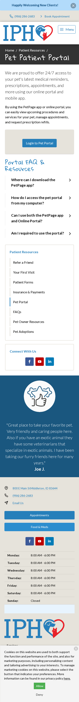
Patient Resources (32, 50)
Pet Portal (20, 302)
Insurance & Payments (29, 292)
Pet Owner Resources (28, 322)
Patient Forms (23, 282)
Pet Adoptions (23, 331)
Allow (39, 686)
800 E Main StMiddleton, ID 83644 (35, 488)
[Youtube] (39, 361)
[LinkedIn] (50, 361)
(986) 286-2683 (23, 495)
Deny (39, 694)
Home (9, 50)
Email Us (18, 503)
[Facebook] (29, 361)
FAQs (17, 312)
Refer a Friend (23, 262)
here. (67, 678)
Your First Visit (24, 272)
